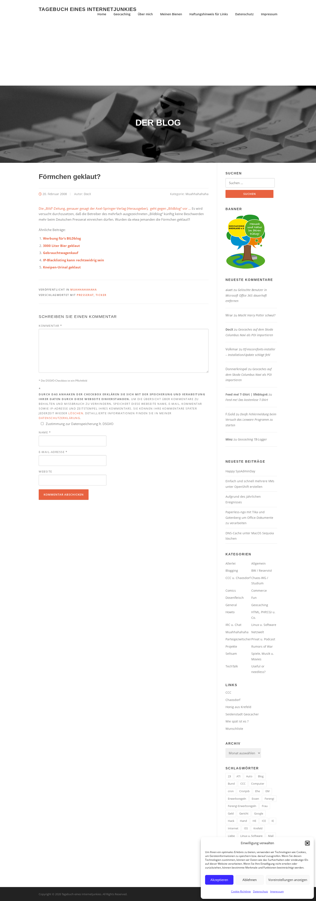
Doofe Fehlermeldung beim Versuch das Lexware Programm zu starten (250, 419)
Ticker (101, 295)
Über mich (145, 14)
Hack (231, 821)
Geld (231, 813)
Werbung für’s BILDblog (62, 238)
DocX (87, 194)
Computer (257, 783)
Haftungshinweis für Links (208, 14)
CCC (228, 692)
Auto (249, 776)
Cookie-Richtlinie (241, 891)
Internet (233, 828)
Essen (255, 799)
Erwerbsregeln (237, 799)
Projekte (231, 646)
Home (101, 14)
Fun (254, 598)
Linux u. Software (263, 625)
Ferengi (269, 799)
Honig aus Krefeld (238, 707)
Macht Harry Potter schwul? (256, 315)
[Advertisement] (158, 53)
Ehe (257, 791)
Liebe (231, 836)
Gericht (244, 813)
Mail (270, 836)
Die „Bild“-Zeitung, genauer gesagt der (67, 208)
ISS (246, 828)
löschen (75, 413)
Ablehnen (249, 880)
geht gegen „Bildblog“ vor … (169, 208)
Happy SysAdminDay (240, 471)
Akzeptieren (219, 880)
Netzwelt (257, 632)
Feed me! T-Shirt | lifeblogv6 (246, 394)
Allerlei (230, 563)
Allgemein (258, 563)
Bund (231, 783)
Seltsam (231, 653)
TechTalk (231, 666)
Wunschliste (234, 729)
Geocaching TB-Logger (252, 439)
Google (258, 813)
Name (45, 432)
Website (45, 471)
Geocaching (122, 14)
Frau (265, 806)
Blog (261, 776)
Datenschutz (260, 891)
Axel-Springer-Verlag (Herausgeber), (122, 208)
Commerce (259, 590)
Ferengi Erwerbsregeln (242, 806)
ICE (264, 821)
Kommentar (50, 326)
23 (229, 776)
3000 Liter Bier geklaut (61, 245)
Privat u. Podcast (263, 639)
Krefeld (257, 828)
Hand (243, 821)
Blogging (231, 570)
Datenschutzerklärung (59, 418)
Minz (229, 439)
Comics (230, 590)
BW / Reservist (261, 570)
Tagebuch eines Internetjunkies (88, 9)
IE (273, 821)
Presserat (85, 295)
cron (231, 791)
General (231, 605)
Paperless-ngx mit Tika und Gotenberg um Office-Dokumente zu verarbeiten (249, 517)
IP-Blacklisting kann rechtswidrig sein (73, 260)
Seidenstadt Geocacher (242, 714)
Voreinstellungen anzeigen (287, 880)
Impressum (277, 891)
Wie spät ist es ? (237, 721)
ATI (238, 776)
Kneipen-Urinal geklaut (62, 267)
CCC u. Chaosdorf (238, 578)
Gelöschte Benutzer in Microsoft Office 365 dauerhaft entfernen (246, 295)
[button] (307, 843)
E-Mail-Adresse (53, 452)
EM (267, 791)
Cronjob (244, 791)
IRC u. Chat (233, 625)
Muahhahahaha (197, 194)
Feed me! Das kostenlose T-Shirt (246, 400)
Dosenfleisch (234, 598)
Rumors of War (262, 646)
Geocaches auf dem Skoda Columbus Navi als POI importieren (248, 374)
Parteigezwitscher (238, 639)
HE (254, 821)
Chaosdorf (232, 700)
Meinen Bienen (171, 14)
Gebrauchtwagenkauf (60, 253)
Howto (230, 612)
